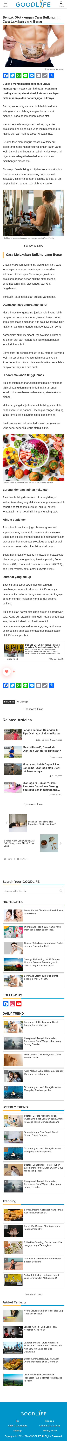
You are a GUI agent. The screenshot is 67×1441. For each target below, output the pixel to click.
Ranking (49, 1421)
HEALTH (10, 702)
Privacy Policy (50, 1430)
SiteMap (17, 1430)
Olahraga (24, 702)
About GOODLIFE (17, 1425)
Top (17, 1421)
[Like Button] (7, 672)
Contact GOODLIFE (49, 1425)
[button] (61, 891)
